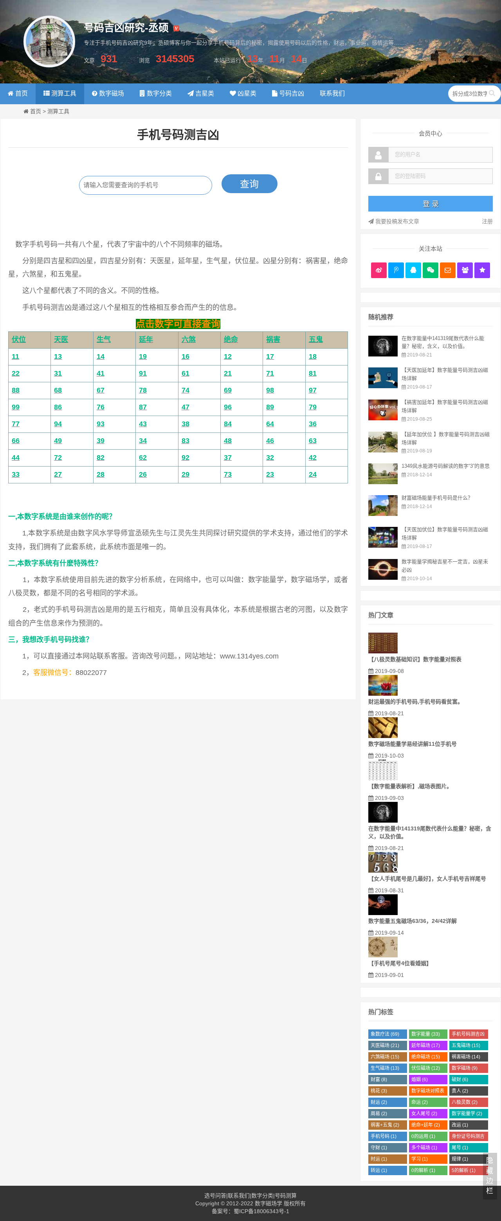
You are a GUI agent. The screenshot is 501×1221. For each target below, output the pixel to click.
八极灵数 (465, 1102)
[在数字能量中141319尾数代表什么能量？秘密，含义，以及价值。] (383, 354)
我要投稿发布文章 (396, 221)
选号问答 (215, 1195)
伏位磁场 (425, 1068)
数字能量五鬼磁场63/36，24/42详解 (412, 921)
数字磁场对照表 (427, 1092)
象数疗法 (385, 1034)
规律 (460, 1159)
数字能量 (425, 1034)
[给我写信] (448, 270)
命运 (419, 1102)
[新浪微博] (379, 270)
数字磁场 (465, 1068)
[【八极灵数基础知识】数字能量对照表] (383, 651)
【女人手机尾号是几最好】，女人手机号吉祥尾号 (427, 879)
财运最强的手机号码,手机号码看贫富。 (415, 701)
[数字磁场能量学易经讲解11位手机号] (383, 736)
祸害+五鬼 (385, 1125)
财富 (379, 1079)
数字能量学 (467, 1113)
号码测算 (286, 1195)
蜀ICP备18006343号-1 (261, 1211)
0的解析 (423, 1170)
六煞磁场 (385, 1057)
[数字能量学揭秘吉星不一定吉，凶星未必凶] (383, 578)
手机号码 (383, 1136)
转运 (379, 1170)
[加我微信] (430, 270)
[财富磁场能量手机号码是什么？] (383, 514)
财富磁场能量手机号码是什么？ (437, 498)
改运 (460, 1125)
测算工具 (58, 111)
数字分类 (262, 1195)
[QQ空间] (482, 270)
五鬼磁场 (466, 1045)
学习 (419, 1159)
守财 (379, 1147)
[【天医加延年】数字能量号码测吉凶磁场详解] (383, 386)
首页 (35, 111)
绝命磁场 (425, 1057)
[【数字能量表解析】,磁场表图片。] (383, 778)
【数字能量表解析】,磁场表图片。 (410, 786)
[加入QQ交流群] (465, 270)
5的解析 (464, 1170)
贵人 (460, 1091)
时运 (379, 1159)
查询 (249, 184)
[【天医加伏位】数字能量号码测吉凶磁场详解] (383, 546)
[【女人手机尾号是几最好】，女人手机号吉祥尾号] (383, 871)
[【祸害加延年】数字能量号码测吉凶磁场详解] (383, 418)
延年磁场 (425, 1045)
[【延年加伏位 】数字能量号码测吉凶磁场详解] (383, 450)
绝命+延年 (425, 1125)
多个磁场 (424, 1147)
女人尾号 (424, 1113)
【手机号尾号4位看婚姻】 (400, 963)
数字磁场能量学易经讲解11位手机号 (412, 744)
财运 (379, 1102)
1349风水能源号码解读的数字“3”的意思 (446, 466)
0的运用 (423, 1136)
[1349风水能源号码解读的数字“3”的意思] (383, 482)
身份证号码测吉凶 (468, 1137)
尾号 (460, 1147)
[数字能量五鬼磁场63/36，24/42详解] (383, 913)
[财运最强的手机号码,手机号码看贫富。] (383, 694)
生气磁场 (385, 1068)
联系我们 (239, 1195)
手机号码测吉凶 (468, 1035)
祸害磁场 (466, 1057)
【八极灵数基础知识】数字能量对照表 (414, 659)
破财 (460, 1079)
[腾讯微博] (396, 270)
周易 (379, 1113)
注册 (487, 221)
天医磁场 (385, 1045)
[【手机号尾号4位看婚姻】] (383, 955)
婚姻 (419, 1079)
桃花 (379, 1091)
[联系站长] (413, 270)
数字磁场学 (268, 1203)
